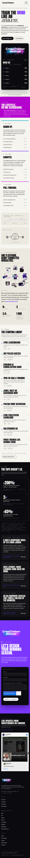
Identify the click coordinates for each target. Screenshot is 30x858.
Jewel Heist (3, 822)
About (2, 836)
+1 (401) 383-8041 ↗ (7, 793)
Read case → (24, 556)
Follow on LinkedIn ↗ (7, 729)
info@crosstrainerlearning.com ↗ (10, 791)
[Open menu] (26, 2)
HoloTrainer (3, 826)
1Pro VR (2, 820)
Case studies (4, 838)
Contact (3, 840)
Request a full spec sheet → (9, 456)
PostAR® (3, 824)
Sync (2, 813)
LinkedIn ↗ (3, 844)
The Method (3, 806)
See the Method (19, 38)
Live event (3, 801)
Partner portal (4, 842)
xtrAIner (3, 817)
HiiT (2, 815)
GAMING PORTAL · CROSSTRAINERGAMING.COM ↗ (13, 855)
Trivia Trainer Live (5, 829)
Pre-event (3, 799)
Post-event (3, 804)
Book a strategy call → (7, 38)
